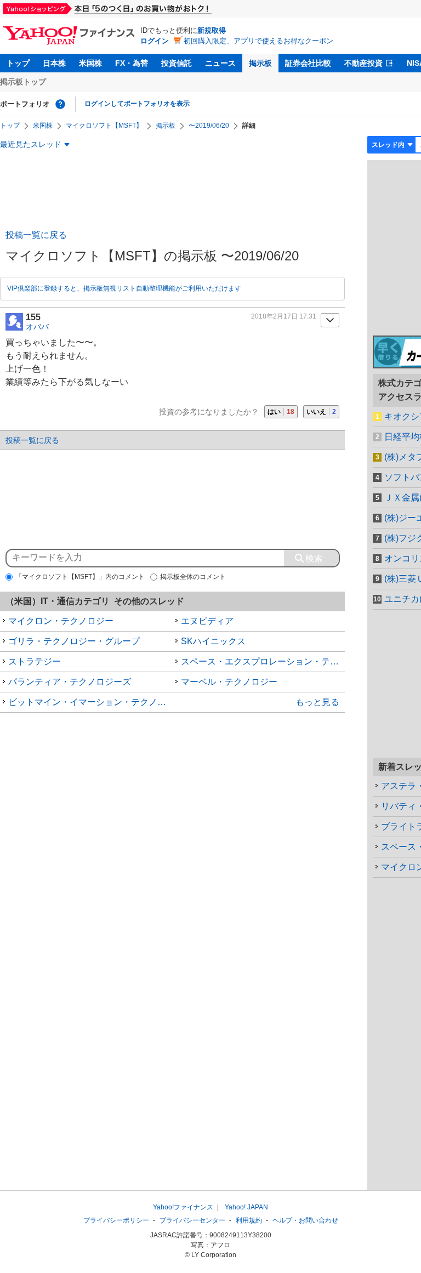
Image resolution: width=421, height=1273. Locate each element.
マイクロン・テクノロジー (60, 621)
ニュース (220, 63)
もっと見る (317, 702)
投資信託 (176, 63)
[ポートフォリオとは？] (60, 104)
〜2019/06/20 (209, 125)
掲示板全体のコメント (193, 577)
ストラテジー (34, 661)
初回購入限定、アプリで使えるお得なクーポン (258, 41)
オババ (37, 327)
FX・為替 (131, 63)
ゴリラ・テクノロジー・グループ (74, 641)
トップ (18, 63)
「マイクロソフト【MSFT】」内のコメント (80, 577)
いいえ (321, 412)
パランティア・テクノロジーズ (69, 681)
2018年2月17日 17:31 (283, 316)
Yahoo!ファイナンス (183, 1207)
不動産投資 (363, 63)
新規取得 (211, 30)
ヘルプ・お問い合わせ (305, 1220)
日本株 (54, 63)
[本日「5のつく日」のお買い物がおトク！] (131, 9)
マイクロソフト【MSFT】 (104, 125)
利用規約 (249, 1220)
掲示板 (260, 63)
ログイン (154, 41)
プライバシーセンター (192, 1220)
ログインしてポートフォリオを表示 (137, 103)
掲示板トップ (23, 81)
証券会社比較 (308, 63)
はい (281, 412)
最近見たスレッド (30, 144)
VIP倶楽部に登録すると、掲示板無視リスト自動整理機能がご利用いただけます (124, 288)
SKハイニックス (213, 641)
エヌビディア (207, 621)
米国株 (90, 63)
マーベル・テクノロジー (229, 681)
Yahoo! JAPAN (246, 1207)
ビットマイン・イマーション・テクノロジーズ (90, 702)
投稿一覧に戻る (36, 235)
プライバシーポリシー (116, 1220)
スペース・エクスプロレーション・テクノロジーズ (263, 661)
